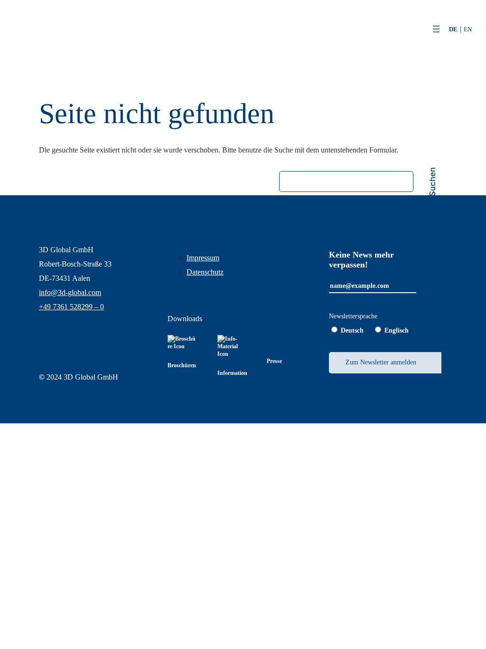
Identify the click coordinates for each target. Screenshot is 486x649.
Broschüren (182, 365)
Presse (274, 361)
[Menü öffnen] (436, 29)
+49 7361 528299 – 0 (71, 307)
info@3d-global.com (70, 292)
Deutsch (352, 330)
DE (453, 29)
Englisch (396, 330)
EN (468, 29)
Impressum (203, 258)
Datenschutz (205, 272)
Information (232, 373)
